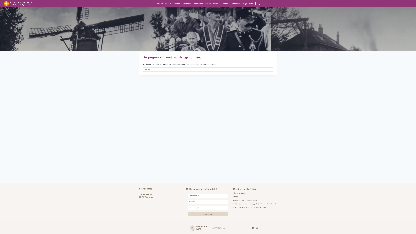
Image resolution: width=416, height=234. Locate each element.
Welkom (159, 4)
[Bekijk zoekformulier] (259, 4)
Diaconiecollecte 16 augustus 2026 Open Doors (252, 207)
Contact (225, 4)
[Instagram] (257, 228)
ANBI (251, 4)
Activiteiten (235, 4)
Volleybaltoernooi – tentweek (245, 200)
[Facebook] (253, 228)
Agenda (168, 4)
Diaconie (187, 4)
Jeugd (244, 4)
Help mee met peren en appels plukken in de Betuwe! (254, 204)
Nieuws (208, 4)
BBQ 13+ (236, 197)
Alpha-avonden (239, 193)
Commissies (198, 4)
